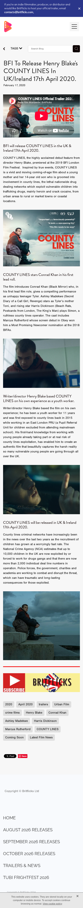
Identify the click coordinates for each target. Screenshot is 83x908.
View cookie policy (52, 903)
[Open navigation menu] (74, 26)
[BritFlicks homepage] (35, 26)
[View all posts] (4, 49)
